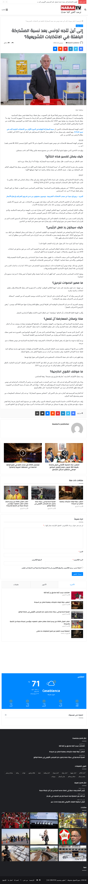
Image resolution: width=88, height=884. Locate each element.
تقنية (39, 773)
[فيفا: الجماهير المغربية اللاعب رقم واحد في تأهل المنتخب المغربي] (15, 820)
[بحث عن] (85, 10)
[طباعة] (37, 413)
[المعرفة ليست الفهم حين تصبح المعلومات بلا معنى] (77, 634)
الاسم (81, 551)
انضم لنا (16, 880)
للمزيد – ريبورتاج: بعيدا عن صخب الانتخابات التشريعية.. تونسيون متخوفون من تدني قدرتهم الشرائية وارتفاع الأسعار (44, 196)
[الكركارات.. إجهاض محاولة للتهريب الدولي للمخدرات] (15, 853)
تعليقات (16, 584)
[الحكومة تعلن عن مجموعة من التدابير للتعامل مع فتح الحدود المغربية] (15, 837)
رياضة (17, 773)
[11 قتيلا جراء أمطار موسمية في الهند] (44, 853)
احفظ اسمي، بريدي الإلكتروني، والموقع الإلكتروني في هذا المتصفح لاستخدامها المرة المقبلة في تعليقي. (51, 568)
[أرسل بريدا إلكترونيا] (66, 43)
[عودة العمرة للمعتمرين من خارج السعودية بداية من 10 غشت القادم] (72, 853)
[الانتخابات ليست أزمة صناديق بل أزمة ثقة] (77, 595)
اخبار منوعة (71, 21)
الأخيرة (72, 584)
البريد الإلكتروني (78, 560)
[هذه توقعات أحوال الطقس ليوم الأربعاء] (72, 820)
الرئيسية (79, 21)
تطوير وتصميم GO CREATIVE (56, 880)
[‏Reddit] (60, 49)
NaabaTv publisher (73, 43)
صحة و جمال (81, 776)
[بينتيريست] (65, 49)
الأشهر (44, 584)
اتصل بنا (10, 880)
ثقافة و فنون (31, 773)
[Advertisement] (44, 658)
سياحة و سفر (9, 773)
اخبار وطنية (47, 773)
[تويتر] (76, 49)
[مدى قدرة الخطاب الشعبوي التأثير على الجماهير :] (44, 836)
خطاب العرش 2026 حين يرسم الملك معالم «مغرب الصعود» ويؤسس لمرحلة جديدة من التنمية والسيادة (16, 503)
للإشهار (4, 880)
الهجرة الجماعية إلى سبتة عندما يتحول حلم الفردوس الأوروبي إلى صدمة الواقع (54, 2)
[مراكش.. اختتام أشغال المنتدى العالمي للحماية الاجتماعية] (44, 820)
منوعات (53, 776)
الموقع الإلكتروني (37, 560)
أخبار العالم (82, 773)
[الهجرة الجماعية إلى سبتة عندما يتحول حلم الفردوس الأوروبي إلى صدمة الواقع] (43, 492)
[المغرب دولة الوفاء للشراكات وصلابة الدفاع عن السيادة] (71, 492)
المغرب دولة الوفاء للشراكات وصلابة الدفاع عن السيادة (71, 502)
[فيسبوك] (81, 49)
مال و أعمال (61, 776)
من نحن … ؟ (24, 880)
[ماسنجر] (55, 49)
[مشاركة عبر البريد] (42, 413)
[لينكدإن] (70, 49)
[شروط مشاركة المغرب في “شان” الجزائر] (72, 837)
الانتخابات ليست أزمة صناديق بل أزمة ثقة (57, 592)
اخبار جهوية (73, 773)
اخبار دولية (64, 773)
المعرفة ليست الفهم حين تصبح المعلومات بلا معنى (53, 631)
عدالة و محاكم (71, 776)
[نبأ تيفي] (71, 9)
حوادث (23, 773)
